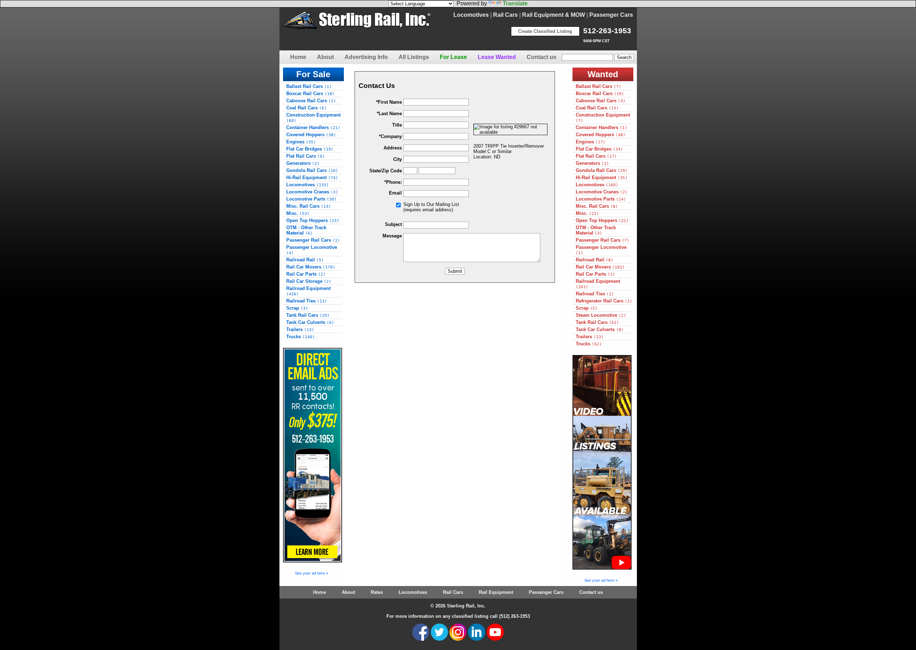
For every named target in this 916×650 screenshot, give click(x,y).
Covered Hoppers (311, 134)
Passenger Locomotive (311, 250)
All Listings (414, 57)
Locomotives (471, 15)
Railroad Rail (305, 259)
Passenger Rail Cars (313, 240)
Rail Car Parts (306, 274)
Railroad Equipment (308, 291)
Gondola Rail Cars (312, 170)
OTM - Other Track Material (306, 230)
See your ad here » (311, 573)
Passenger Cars (611, 15)
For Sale (313, 74)
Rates (377, 592)
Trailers (300, 329)
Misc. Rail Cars (308, 206)
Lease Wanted (497, 57)
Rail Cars (505, 15)
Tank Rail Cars (308, 315)
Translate (515, 3)
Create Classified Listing (545, 31)
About (325, 57)
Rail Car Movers (310, 267)
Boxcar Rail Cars (310, 93)
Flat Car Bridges (309, 149)
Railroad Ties (306, 301)
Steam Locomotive (601, 315)
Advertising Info (366, 57)
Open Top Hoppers (312, 220)
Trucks (300, 336)
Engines (301, 141)
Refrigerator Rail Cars (604, 301)
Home (298, 57)
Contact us (541, 57)
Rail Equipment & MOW (553, 15)
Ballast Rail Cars (309, 86)
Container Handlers (313, 127)
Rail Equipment (496, 592)
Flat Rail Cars (305, 156)
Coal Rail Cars (306, 107)
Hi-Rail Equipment (312, 177)
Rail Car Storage (308, 281)
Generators (303, 163)
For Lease (453, 57)
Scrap (297, 308)
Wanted (603, 74)
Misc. (298, 213)
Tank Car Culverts (310, 322)
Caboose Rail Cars (311, 100)
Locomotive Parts (311, 199)
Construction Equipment (313, 117)
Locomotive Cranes (312, 191)
